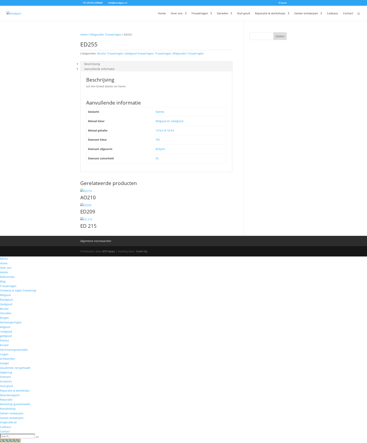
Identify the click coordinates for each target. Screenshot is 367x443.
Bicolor (4, 309)
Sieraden (222, 13)
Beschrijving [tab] (92, 64)
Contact (348, 13)
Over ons (177, 13)
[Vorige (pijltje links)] (6, 221)
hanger (4, 363)
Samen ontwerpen (306, 13)
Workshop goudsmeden (15, 404)
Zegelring (6, 372)
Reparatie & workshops (270, 13)
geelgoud (6, 336)
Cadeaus (332, 13)
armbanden (7, 358)
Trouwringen (199, 13)
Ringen (4, 318)
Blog (3, 281)
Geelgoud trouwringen (139, 53)
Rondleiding (7, 409)
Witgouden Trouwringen (105, 34)
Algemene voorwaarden (95, 241)
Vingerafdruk (8, 422)
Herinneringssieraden (14, 349)
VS (157, 158)
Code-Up (141, 251)
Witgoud (5, 295)
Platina (4, 340)
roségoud (6, 331)
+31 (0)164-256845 (92, 2)
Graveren (6, 381)
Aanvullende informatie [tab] (99, 69)
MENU (4, 258)
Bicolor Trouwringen (110, 53)
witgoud (5, 327)
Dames (160, 112)
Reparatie (6, 399)
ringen (4, 354)
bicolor (4, 345)
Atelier (4, 272)
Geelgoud (6, 304)
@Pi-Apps (108, 251)
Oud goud (243, 13)
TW (158, 139)
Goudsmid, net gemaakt (15, 368)
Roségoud (6, 299)
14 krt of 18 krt (165, 130)
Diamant (5, 377)
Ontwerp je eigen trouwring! (18, 290)
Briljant (160, 149)
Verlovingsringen (11, 322)
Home (162, 13)
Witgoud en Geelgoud (169, 121)
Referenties (7, 277)
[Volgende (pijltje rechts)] (360, 221)
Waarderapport (10, 395)
